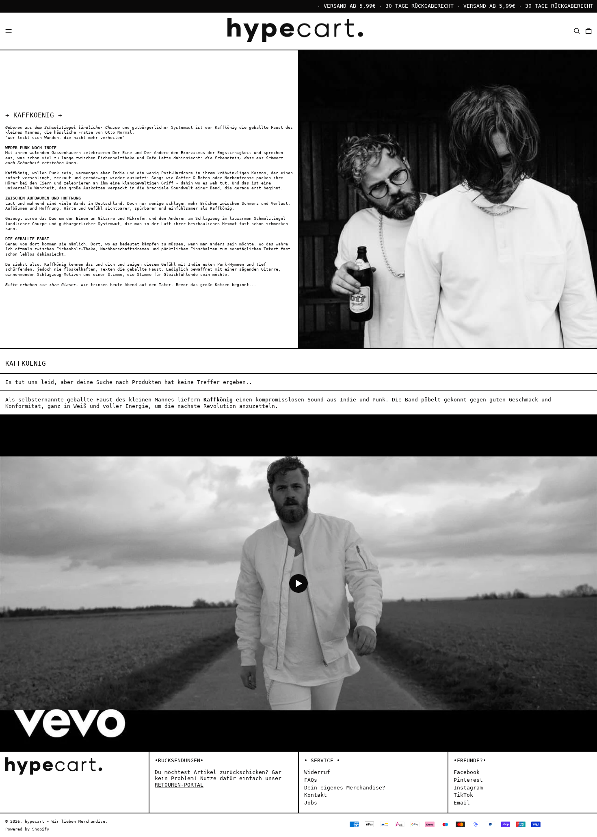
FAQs (310, 780)
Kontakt (315, 795)
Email (462, 803)
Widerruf (317, 772)
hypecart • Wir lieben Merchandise (65, 821)
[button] (576, 31)
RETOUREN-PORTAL (179, 785)
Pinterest (468, 780)
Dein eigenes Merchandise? (344, 788)
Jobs (310, 803)
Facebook (467, 772)
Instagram (468, 788)
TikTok (463, 795)
